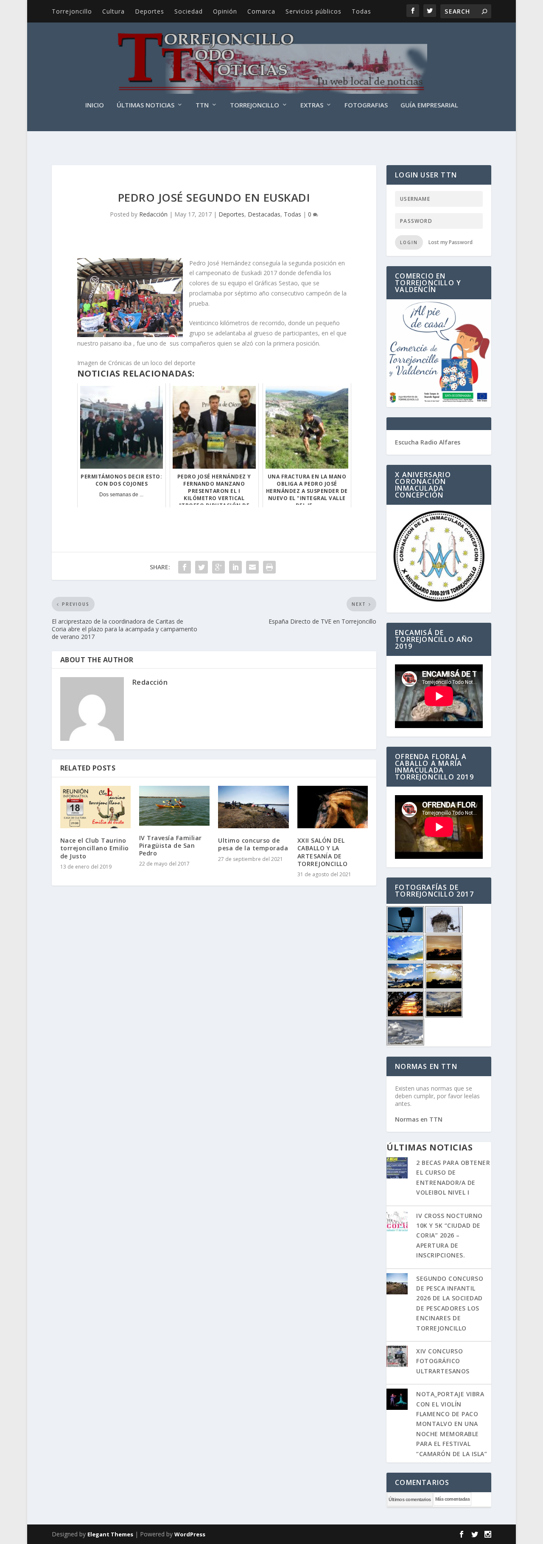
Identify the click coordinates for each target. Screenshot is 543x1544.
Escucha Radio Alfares (427, 442)
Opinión (225, 11)
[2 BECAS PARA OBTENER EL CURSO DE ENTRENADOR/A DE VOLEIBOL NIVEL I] (397, 1168)
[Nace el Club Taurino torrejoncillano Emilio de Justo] (95, 807)
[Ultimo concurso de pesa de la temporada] (253, 807)
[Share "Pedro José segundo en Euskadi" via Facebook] (184, 567)
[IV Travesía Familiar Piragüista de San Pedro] (174, 806)
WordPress (189, 1534)
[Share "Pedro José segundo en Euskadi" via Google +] (218, 567)
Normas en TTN (418, 1119)
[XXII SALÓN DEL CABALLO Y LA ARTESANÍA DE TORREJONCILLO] (332, 807)
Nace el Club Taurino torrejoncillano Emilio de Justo (94, 848)
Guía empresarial (429, 105)
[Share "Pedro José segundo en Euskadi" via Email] (252, 567)
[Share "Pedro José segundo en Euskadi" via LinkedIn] (235, 567)
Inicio (94, 105)
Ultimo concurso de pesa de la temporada (253, 844)
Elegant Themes (110, 1534)
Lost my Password (450, 242)
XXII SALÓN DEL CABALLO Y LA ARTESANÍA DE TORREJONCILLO (322, 852)
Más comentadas (452, 1499)
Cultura (113, 11)
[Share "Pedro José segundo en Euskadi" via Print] (269, 567)
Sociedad (188, 11)
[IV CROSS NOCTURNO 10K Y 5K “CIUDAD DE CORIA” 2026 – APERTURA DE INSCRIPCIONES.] (397, 1221)
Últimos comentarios (410, 1499)
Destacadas (264, 214)
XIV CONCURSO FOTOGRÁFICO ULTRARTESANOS (443, 1361)
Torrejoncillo (72, 11)
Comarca (261, 11)
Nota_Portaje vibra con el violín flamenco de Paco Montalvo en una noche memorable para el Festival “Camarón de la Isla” (451, 1423)
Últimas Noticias (145, 105)
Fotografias (366, 105)
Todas (361, 11)
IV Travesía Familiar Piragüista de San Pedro (170, 845)
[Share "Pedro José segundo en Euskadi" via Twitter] (201, 567)
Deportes (149, 11)
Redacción (153, 214)
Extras (311, 105)
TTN (202, 105)
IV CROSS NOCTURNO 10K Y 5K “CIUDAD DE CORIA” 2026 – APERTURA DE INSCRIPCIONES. (449, 1236)
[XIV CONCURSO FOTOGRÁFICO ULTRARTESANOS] (397, 1357)
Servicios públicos (313, 11)
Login (409, 242)
